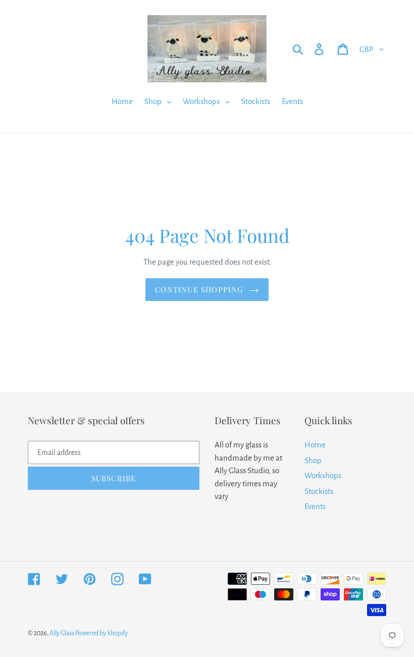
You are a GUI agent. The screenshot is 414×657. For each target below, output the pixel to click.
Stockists (318, 491)
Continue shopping (199, 289)
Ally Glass (62, 633)
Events (315, 506)
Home (315, 444)
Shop (313, 460)
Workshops (322, 475)
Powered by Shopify (101, 633)
